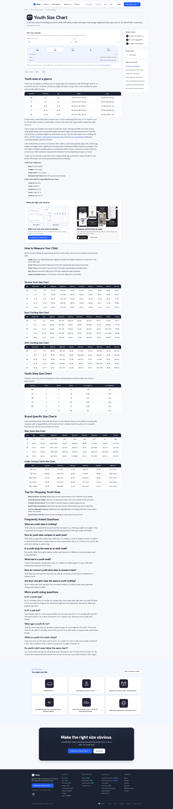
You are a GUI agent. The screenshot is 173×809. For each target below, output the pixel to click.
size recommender (105, 65)
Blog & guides (106, 791)
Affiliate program (129, 788)
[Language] (111, 4)
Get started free (131, 4)
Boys (37, 72)
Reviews (126, 780)
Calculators (105, 783)
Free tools (106, 785)
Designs (65, 785)
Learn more (93, 237)
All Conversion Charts (37, 9)
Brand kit (127, 785)
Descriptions (87, 780)
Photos (85, 778)
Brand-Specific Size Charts (134, 77)
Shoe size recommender (109, 788)
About (126, 778)
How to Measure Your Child (134, 70)
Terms (109, 804)
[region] (73, 297)
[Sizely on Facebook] (33, 794)
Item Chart (65, 778)
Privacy (115, 804)
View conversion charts (131, 671)
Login (119, 4)
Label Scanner (87, 783)
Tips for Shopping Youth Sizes (135, 81)
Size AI (67, 796)
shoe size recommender (76, 137)
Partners (126, 783)
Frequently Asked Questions (135, 85)
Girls (43, 72)
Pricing (77, 4)
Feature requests (137, 804)
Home (26, 9)
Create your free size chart (79, 751)
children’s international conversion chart (49, 137)
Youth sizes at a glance (133, 66)
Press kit (128, 804)
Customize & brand (67, 788)
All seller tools (86, 785)
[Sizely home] (37, 4)
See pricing (99, 751)
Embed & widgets (67, 791)
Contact (126, 791)
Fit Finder (66, 783)
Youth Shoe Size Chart (133, 74)
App (106, 4)
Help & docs (106, 793)
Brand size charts (109, 780)
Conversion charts (110, 778)
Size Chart (65, 780)
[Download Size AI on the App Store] (82, 237)
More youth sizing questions (135, 88)
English (102, 803)
